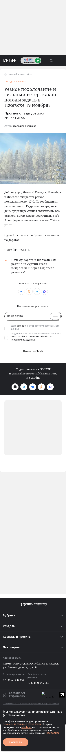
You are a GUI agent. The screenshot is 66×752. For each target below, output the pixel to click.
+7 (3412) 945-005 (14, 679)
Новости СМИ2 (33, 351)
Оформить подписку (33, 604)
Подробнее (53, 732)
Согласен (15, 742)
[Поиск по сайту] (51, 60)
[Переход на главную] (8, 60)
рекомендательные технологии (22, 724)
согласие (21, 326)
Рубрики (9, 615)
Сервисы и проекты (17, 637)
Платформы (11, 647)
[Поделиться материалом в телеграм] (37, 291)
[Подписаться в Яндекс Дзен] (15, 386)
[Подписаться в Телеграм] (23, 386)
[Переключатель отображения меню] (60, 60)
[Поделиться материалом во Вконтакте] (21, 291)
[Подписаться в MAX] (50, 386)
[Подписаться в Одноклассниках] (41, 386)
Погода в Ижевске (15, 82)
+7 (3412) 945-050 (38, 682)
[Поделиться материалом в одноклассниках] (29, 291)
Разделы (9, 626)
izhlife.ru (26, 727)
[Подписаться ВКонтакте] (32, 386)
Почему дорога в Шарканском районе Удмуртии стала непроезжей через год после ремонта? (33, 266)
